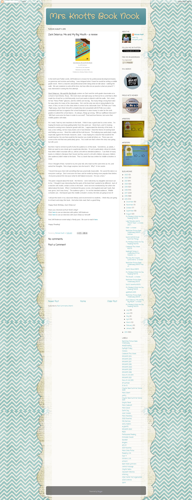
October (129, 208)
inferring (125, 474)
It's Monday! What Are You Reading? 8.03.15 (135, 305)
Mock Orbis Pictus (128, 450)
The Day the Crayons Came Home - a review (134, 259)
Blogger (100, 491)
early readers (126, 424)
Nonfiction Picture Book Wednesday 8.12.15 (133, 281)
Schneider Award (127, 437)
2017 (126, 193)
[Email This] (78, 233)
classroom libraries (128, 472)
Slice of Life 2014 (127, 375)
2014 (126, 332)
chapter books (126, 469)
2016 (126, 196)
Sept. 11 (124, 456)
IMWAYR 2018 (127, 372)
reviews (124, 351)
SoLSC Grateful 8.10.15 (133, 284)
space (124, 482)
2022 (126, 178)
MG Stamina (126, 421)
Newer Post (53, 301)
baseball (124, 440)
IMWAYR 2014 (127, 356)
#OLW (124, 445)
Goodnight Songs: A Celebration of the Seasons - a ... (132, 253)
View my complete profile (137, 38)
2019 (126, 187)
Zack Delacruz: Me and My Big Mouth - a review (135, 301)
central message (127, 466)
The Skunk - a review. (133, 277)
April (128, 319)
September (130, 211)
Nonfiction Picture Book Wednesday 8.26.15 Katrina (133, 232)
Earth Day (125, 410)
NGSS (124, 432)
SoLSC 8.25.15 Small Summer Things (132, 238)
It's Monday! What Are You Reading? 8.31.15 (135, 217)
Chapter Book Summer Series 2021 (132, 399)
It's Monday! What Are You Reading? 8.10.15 (135, 288)
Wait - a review (131, 228)
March (128, 322)
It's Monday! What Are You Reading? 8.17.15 (135, 273)
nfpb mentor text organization (132, 477)
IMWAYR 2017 (126, 362)
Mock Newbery (127, 416)
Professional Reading (129, 434)
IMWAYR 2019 (127, 370)
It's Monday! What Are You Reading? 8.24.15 (135, 243)
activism (125, 461)
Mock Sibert (126, 393)
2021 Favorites (126, 448)
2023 (126, 175)
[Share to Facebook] (84, 233)
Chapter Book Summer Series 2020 (132, 389)
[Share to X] (82, 233)
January (129, 328)
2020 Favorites (127, 419)
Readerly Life (126, 453)
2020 (126, 184)
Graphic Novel (126, 402)
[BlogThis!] (80, 233)
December (130, 202)
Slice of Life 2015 (127, 380)
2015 (126, 199)
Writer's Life (126, 458)
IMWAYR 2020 (127, 367)
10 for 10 (124, 386)
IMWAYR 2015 (127, 359)
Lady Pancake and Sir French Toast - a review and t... (134, 223)
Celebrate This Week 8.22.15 (133, 248)
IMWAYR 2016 (127, 364)
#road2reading (126, 346)
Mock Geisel (126, 408)
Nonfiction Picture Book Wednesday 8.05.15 (133, 296)
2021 (126, 181)
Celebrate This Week (129, 354)
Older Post (112, 301)
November (130, 205)
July (128, 310)
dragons (124, 442)
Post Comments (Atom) (65, 306)
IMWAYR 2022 (127, 429)
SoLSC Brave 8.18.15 (132, 269)
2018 (126, 190)
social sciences (127, 480)
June (128, 313)
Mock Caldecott (127, 405)
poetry (124, 395)
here (54, 212)
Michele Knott (139, 35)
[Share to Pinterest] (86, 233)
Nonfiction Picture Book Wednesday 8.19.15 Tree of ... (134, 265)
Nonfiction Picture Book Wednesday (130, 342)
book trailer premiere (129, 464)
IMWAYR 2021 (127, 378)
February (129, 325)
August (129, 214)
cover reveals (126, 413)
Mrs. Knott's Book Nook (94, 16)
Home (83, 301)
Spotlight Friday (127, 348)
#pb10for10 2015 (131, 292)
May (128, 316)
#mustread (125, 383)
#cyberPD (125, 427)
